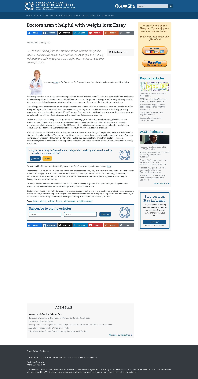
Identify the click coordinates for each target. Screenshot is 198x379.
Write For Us (107, 15)
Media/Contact (81, 15)
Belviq (35, 201)
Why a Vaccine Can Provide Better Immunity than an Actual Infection (58, 331)
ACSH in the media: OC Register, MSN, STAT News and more (153, 100)
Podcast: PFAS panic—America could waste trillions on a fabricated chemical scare (152, 170)
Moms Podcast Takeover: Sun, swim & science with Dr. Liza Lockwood (153, 177)
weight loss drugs (84, 201)
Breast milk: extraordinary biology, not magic (151, 119)
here (109, 166)
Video (45, 15)
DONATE (154, 48)
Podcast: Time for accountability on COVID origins (153, 148)
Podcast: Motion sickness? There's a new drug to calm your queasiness (154, 154)
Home (29, 15)
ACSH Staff (33, 42)
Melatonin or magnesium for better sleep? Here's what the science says (152, 106)
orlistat (51, 201)
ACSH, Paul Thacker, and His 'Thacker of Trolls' (49, 328)
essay (55, 82)
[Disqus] (80, 260)
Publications (65, 15)
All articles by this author (120, 335)
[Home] (52, 6)
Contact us (44, 351)
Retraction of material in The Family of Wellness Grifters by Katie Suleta (59, 318)
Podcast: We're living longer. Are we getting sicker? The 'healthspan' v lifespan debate (154, 162)
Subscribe (95, 15)
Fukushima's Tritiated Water (41, 321)
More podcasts (161, 183)
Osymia (59, 201)
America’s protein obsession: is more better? (153, 94)
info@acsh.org (38, 362)
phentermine (69, 201)
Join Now (35, 158)
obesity (43, 201)
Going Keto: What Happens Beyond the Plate (151, 113)
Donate (53, 15)
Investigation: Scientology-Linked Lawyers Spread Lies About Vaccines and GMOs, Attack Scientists (71, 324)
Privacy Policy (32, 351)
